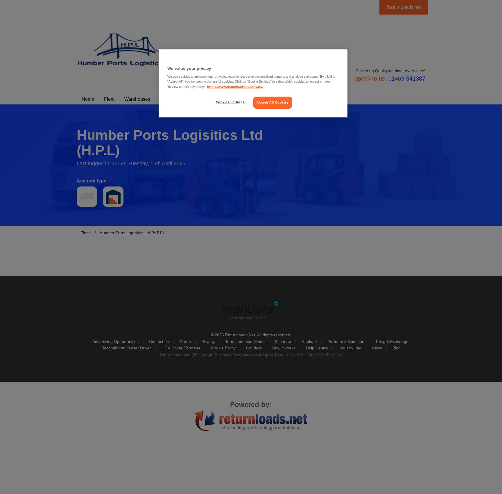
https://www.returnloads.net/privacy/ (235, 86)
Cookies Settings (230, 102)
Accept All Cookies (272, 102)
